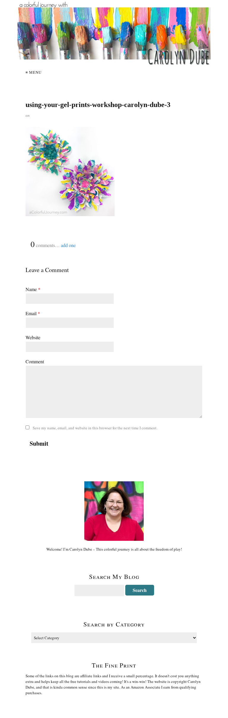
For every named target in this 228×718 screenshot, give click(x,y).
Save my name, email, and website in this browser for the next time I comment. (95, 428)
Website (33, 337)
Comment (35, 361)
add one (68, 245)
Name (33, 289)
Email (33, 313)
